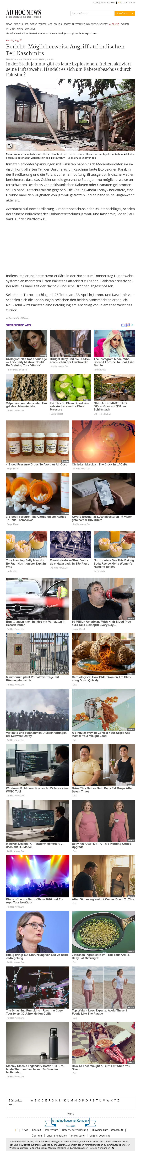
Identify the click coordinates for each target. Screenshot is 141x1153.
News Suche (122, 13)
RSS (121, 3)
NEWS (9, 24)
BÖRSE (33, 24)
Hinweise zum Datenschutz (107, 1130)
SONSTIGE (30, 28)
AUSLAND (114, 24)
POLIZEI (125, 24)
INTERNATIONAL (14, 28)
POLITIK (58, 24)
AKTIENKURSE (21, 24)
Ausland (45, 33)
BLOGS (95, 3)
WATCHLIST (130, 3)
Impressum (51, 1130)
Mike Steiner (78, 1135)
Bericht (9, 40)
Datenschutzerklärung (75, 1130)
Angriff (18, 40)
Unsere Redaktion (57, 1135)
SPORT (67, 24)
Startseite (34, 33)
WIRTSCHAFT (45, 24)
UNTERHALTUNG (81, 24)
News (25, 1130)
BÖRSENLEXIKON (108, 3)
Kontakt (36, 1130)
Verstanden (104, 1147)
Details (93, 1147)
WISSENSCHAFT (99, 24)
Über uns (37, 1135)
